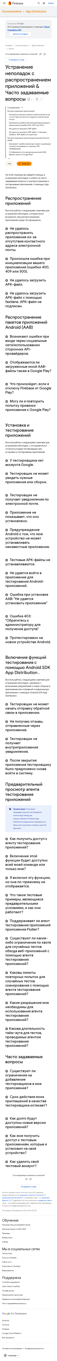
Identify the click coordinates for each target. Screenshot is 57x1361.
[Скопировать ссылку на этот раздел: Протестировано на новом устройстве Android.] (8, 646)
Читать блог (7, 1253)
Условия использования (12, 1348)
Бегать (11, 49)
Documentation (12, 11)
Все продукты (8, 1337)
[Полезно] (41, 54)
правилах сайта (45, 1200)
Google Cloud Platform (11, 1333)
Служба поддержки (11, 1282)
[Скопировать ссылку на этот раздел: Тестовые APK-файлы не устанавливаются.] (37, 564)
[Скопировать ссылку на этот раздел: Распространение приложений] (33, 203)
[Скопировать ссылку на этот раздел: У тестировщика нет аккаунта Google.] (36, 465)
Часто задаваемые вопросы (14, 1303)
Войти (51, 3)
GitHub (5, 1242)
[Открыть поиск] (38, 3)
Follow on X (7, 1262)
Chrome (5, 1325)
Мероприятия (8, 1270)
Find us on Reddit (9, 1257)
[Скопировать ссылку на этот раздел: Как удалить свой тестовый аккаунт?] (39, 1166)
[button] (28, 239)
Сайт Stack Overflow (11, 1286)
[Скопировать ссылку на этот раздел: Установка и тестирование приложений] (33, 435)
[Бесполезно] (45, 54)
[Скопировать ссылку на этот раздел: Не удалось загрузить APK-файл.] (25, 284)
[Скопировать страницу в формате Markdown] (37, 99)
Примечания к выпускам (12, 1295)
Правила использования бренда (16, 1299)
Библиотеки (7, 1237)
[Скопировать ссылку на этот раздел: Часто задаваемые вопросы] (26, 1062)
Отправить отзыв (16, 60)
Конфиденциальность (34, 1348)
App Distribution (36, 11)
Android (25, 163)
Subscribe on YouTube (11, 1266)
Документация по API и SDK (14, 1229)
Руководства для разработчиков (16, 1225)
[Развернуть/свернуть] (22, 107)
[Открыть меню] (4, 3)
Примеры (6, 1233)
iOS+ (10, 163)
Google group (8, 1290)
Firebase (8, 45)
